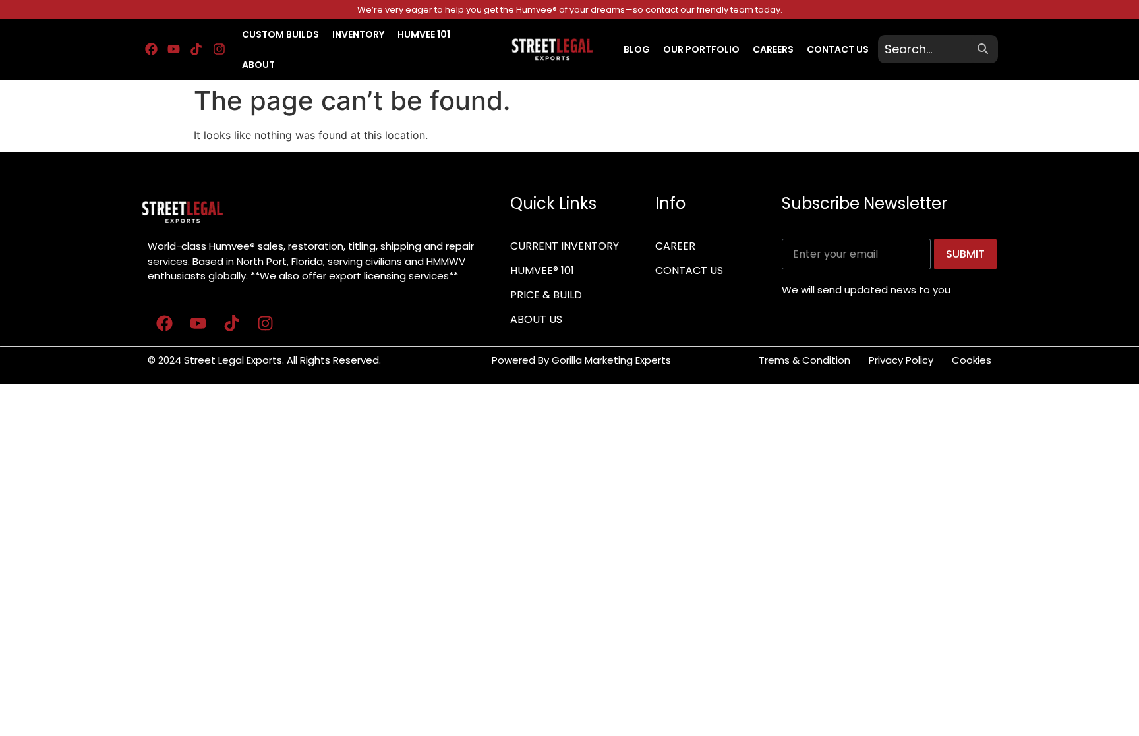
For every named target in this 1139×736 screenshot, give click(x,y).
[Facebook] (151, 49)
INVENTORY (358, 34)
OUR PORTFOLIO (701, 49)
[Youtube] (173, 49)
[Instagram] (219, 49)
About (258, 64)
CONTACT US (838, 49)
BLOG (637, 49)
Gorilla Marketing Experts (613, 360)
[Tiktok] (196, 49)
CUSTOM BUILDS (280, 34)
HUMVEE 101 (423, 34)
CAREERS (773, 49)
